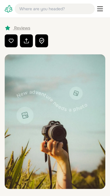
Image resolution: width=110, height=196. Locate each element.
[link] (8, 9)
